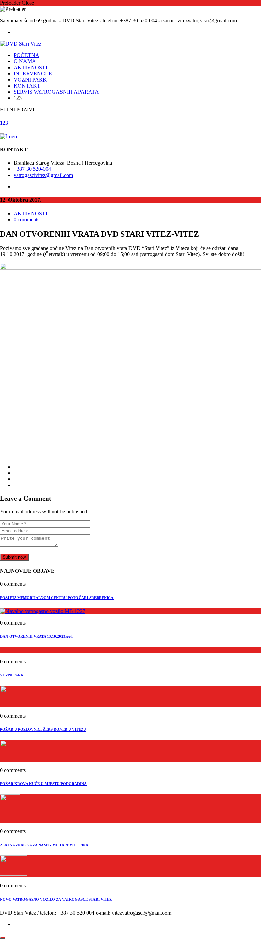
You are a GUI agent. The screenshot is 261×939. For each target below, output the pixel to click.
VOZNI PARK (30, 80)
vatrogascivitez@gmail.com (43, 175)
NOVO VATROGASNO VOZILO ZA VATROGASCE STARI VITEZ (56, 899)
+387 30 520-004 (32, 169)
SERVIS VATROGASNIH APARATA (56, 92)
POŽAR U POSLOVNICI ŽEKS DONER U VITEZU (43, 729)
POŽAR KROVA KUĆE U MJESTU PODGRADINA (43, 784)
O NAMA (25, 61)
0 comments (26, 219)
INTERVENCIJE (33, 73)
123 (4, 123)
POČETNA (26, 55)
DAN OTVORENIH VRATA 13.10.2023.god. (36, 636)
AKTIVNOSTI (30, 67)
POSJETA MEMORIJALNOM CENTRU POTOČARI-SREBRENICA (57, 598)
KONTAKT (27, 86)
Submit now (14, 557)
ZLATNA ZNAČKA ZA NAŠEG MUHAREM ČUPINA (44, 845)
